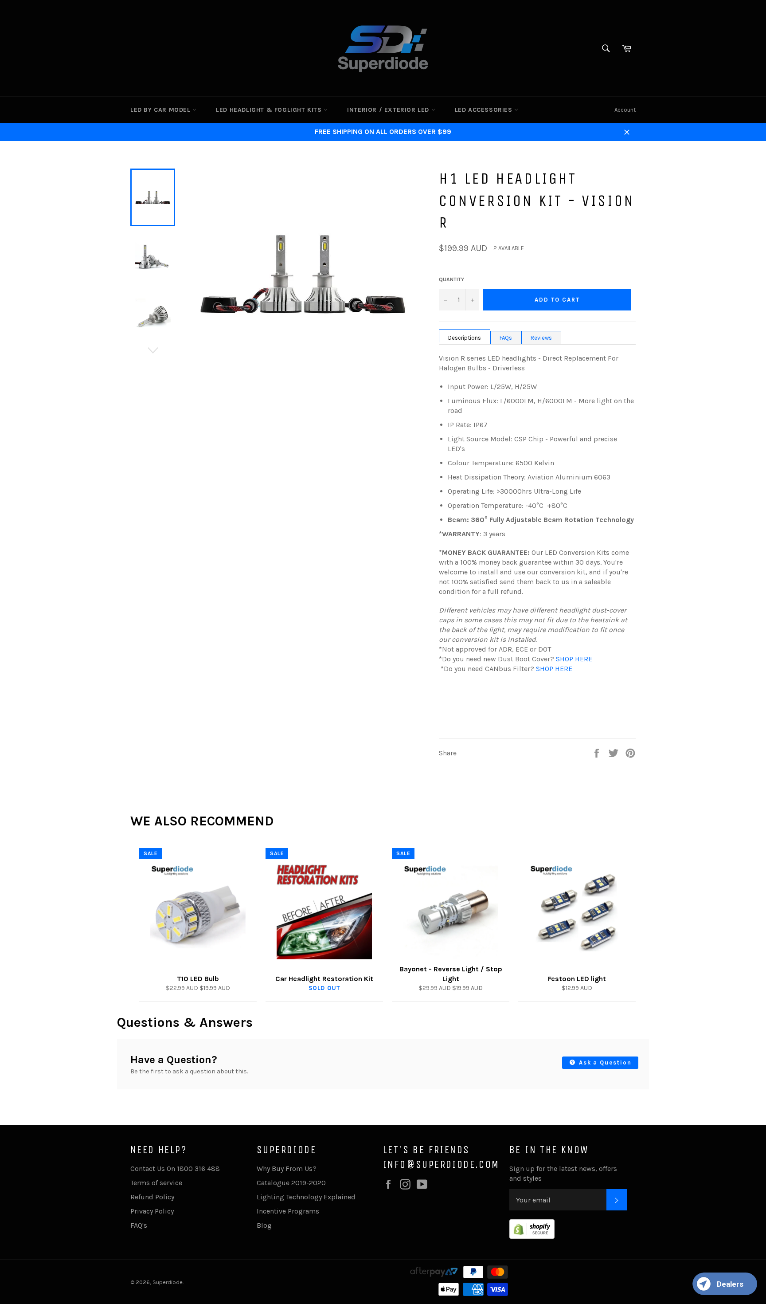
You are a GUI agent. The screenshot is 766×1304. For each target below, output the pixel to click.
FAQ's (138, 1225)
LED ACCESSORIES (485, 110)
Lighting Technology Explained (306, 1197)
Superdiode (167, 1282)
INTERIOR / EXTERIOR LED (389, 110)
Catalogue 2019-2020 (291, 1182)
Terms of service (156, 1182)
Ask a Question (604, 1062)
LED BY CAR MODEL (161, 110)
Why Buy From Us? (287, 1168)
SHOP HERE (574, 659)
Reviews (541, 337)
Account (625, 109)
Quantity (451, 279)
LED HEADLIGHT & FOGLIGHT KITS (270, 110)
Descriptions (464, 337)
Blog (264, 1225)
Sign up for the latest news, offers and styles (563, 1173)
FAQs (506, 337)
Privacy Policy (152, 1211)
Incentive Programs (288, 1211)
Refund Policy (152, 1197)
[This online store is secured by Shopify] (532, 1236)
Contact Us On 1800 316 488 (175, 1168)
